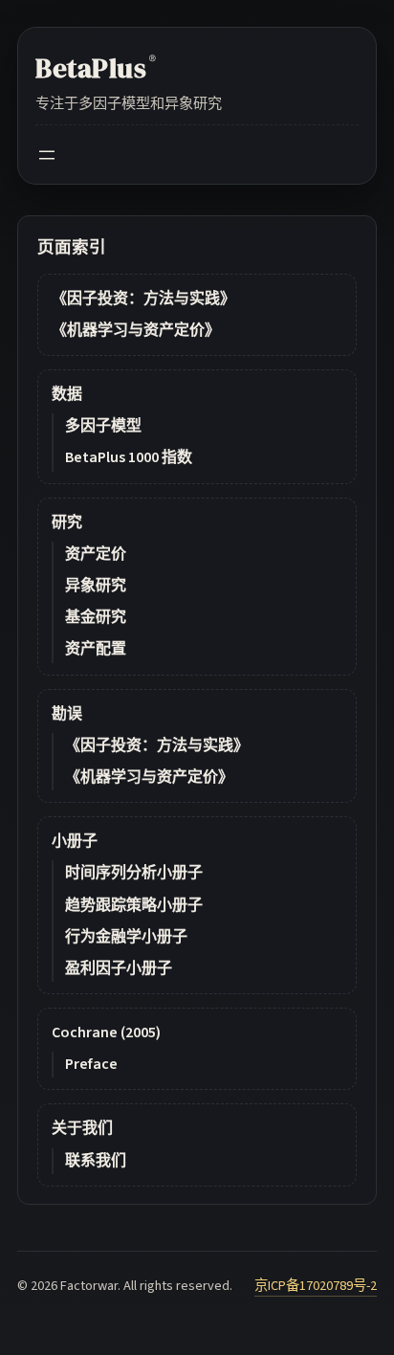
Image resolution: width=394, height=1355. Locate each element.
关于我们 (82, 1128)
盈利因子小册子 (118, 968)
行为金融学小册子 (126, 936)
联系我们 (95, 1160)
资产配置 (95, 648)
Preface (91, 1064)
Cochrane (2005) (106, 1032)
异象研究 (95, 585)
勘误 (67, 713)
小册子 (75, 841)
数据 (67, 394)
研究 (67, 522)
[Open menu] (46, 155)
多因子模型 (103, 425)
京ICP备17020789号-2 (315, 1286)
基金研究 (95, 617)
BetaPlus (95, 68)
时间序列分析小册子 (134, 872)
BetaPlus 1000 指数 (128, 457)
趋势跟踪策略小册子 (134, 905)
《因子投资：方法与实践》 (143, 298)
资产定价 (95, 554)
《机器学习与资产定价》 (136, 330)
